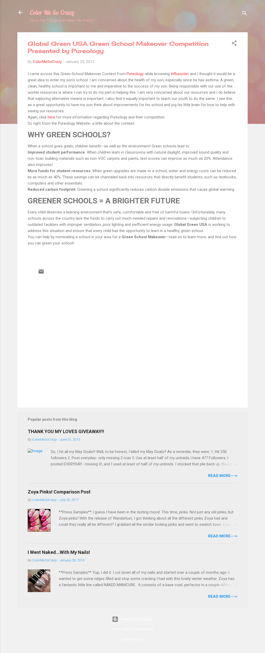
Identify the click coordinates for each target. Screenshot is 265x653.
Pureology (136, 73)
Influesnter (180, 73)
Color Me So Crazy (52, 12)
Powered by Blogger (135, 619)
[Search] (244, 14)
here (52, 117)
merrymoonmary (144, 629)
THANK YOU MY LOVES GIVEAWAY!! (66, 431)
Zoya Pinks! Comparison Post (59, 492)
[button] (234, 44)
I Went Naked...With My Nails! (59, 552)
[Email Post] (41, 273)
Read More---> (222, 475)
